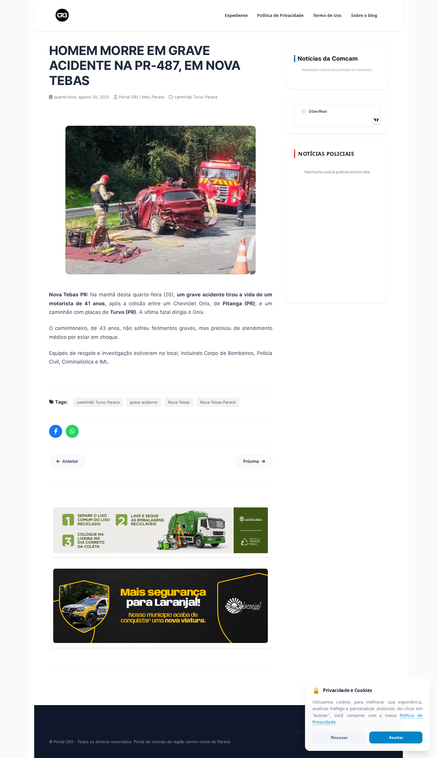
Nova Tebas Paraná (217, 402)
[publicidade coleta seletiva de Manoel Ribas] (160, 530)
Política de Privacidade (280, 15)
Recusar (339, 737)
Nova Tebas (179, 402)
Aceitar (396, 737)
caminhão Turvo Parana (98, 402)
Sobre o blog (364, 15)
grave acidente (144, 402)
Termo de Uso (327, 15)
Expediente (236, 15)
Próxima (251, 461)
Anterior (70, 461)
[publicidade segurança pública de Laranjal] (160, 606)
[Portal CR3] (62, 15)
